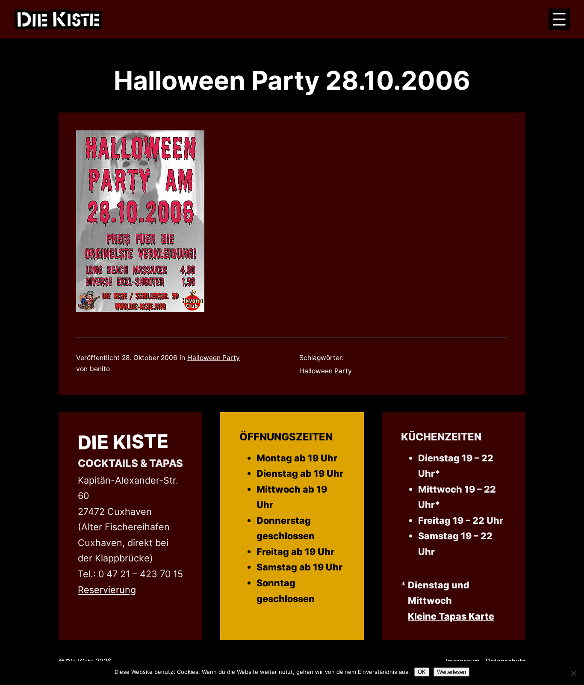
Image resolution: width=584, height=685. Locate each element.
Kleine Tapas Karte (451, 616)
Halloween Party (213, 358)
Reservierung (107, 589)
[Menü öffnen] (559, 19)
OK (422, 672)
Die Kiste (122, 441)
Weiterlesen (451, 672)
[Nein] (573, 673)
